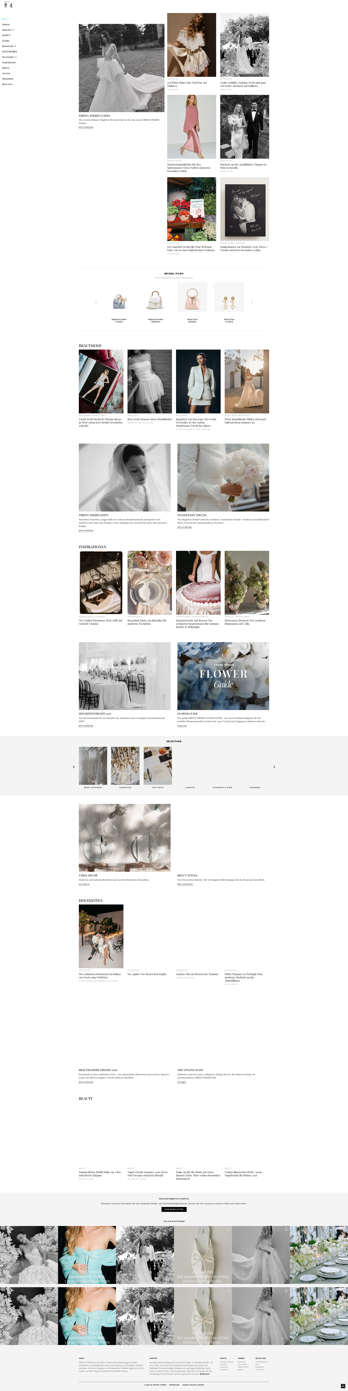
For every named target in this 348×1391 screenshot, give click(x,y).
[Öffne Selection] (14, 29)
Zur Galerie (84, 884)
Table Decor (88, 875)
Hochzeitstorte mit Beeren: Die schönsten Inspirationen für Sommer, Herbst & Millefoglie (197, 624)
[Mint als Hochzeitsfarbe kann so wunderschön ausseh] (319, 1255)
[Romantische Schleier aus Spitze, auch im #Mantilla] (261, 1255)
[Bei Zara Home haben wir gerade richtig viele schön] (203, 1255)
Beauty (82, 1168)
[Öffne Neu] (8, 19)
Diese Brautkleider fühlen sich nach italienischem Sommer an (245, 420)
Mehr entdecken (185, 884)
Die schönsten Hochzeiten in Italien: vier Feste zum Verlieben (100, 975)
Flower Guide (187, 713)
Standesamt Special (192, 515)
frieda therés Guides (94, 115)
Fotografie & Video (190, 787)
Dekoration (93, 787)
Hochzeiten (173, 79)
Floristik (158, 787)
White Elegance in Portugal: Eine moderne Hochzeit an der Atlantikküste (244, 977)
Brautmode (84, 415)
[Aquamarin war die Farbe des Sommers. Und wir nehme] (87, 1255)
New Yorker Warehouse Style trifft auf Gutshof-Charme (100, 622)
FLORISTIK (229, 616)
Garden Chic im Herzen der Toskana (197, 974)
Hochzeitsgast (174, 160)
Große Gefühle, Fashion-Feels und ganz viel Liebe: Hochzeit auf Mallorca (243, 84)
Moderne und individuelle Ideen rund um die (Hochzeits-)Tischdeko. (114, 879)
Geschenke (222, 787)
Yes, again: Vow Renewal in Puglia (147, 974)
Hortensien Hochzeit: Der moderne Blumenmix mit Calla (245, 622)
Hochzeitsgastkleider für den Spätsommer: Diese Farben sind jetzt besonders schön (188, 168)
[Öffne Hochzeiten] (16, 57)
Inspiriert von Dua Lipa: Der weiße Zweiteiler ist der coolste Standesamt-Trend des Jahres (196, 422)
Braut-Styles (187, 875)
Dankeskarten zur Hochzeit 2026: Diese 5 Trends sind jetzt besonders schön (243, 248)
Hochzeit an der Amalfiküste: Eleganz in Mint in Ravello (243, 166)
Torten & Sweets (199, 616)
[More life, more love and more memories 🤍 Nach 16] (145, 1255)
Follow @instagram (174, 1221)
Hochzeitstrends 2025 (95, 713)
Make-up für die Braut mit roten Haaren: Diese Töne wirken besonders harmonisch (198, 1175)
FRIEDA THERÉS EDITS (93, 515)
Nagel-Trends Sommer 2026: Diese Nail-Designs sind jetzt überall (148, 1173)
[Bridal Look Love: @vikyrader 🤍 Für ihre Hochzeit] (29, 1255)
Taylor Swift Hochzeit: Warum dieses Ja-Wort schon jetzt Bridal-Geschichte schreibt (101, 422)
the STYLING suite (190, 1070)
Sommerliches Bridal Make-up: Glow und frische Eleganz (100, 1173)
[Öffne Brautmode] (15, 46)
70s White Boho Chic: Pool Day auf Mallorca (187, 84)
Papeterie (240, 243)
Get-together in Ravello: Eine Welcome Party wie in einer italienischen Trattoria (191, 248)
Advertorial (231, 415)
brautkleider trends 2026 (98, 1070)
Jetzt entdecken (86, 127)
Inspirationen (227, 243)
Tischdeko (99, 616)
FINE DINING (125, 787)
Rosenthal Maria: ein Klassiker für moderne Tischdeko (147, 622)
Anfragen (181, 1082)
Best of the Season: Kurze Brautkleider (150, 419)
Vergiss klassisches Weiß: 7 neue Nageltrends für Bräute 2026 (243, 1173)
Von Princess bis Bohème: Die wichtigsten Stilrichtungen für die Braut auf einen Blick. (221, 879)
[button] (73, 767)
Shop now (182, 725)
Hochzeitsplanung (255, 787)
